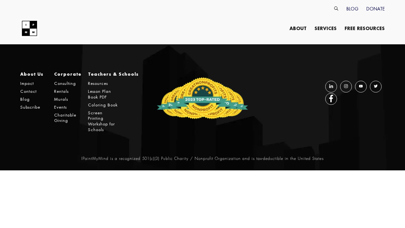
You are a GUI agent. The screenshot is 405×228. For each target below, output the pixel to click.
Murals (61, 99)
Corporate (67, 74)
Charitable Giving (65, 118)
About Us (31, 74)
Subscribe (30, 107)
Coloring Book (103, 105)
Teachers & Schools (113, 74)
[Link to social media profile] (331, 86)
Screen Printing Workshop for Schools (101, 121)
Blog (352, 9)
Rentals (61, 91)
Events (60, 107)
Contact (28, 91)
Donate (375, 9)
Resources (98, 83)
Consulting (65, 83)
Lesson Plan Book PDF (99, 94)
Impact (27, 83)
